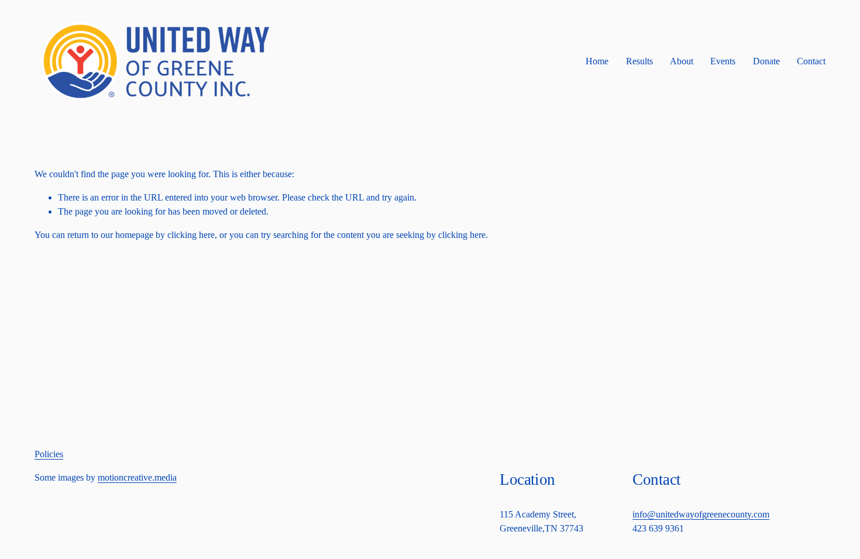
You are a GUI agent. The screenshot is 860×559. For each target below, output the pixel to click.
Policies (49, 454)
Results (639, 61)
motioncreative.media (137, 477)
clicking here (191, 235)
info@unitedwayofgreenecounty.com (700, 514)
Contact (811, 61)
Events (722, 61)
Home (597, 61)
